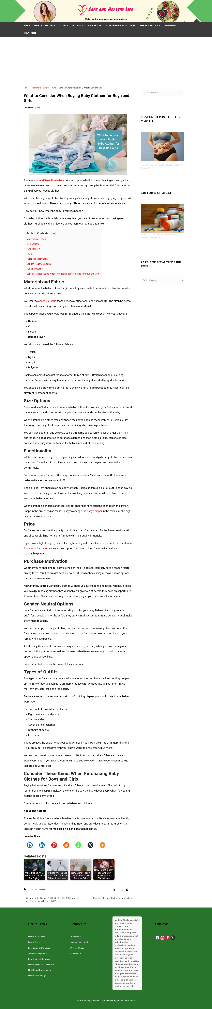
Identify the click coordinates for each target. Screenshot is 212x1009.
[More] (102, 845)
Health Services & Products (41, 964)
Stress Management (37, 953)
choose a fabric (47, 300)
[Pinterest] (54, 845)
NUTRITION (78, 25)
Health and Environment (39, 970)
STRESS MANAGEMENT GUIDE (120, 25)
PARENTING (170, 25)
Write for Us (76, 937)
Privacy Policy (77, 948)
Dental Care (34, 942)
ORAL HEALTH (95, 25)
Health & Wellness (37, 937)
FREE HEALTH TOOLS (150, 25)
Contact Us (75, 953)
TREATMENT (30, 33)
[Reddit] (66, 845)
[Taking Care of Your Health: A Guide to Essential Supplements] (162, 218)
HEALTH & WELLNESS (44, 25)
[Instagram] (162, 937)
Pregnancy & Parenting (40, 88)
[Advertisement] (106, 63)
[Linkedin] (42, 845)
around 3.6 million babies (50, 180)
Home (26, 88)
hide (53, 233)
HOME (27, 25)
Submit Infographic (79, 942)
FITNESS (63, 25)
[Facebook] (30, 845)
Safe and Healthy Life (110, 1000)
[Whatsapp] (78, 845)
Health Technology (37, 975)
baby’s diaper (94, 511)
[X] (90, 845)
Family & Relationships (39, 959)
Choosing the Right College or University (111, 898)
